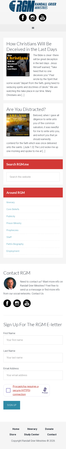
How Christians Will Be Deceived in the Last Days (31, 46)
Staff (9, 237)
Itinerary (10, 202)
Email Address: (11, 368)
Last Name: (9, 350)
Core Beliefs (12, 209)
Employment (12, 251)
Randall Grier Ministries (33, 6)
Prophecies (12, 230)
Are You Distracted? (26, 109)
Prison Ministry (13, 223)
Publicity (10, 216)
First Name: (9, 333)
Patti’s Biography (14, 244)
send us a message (30, 289)
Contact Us (38, 293)
